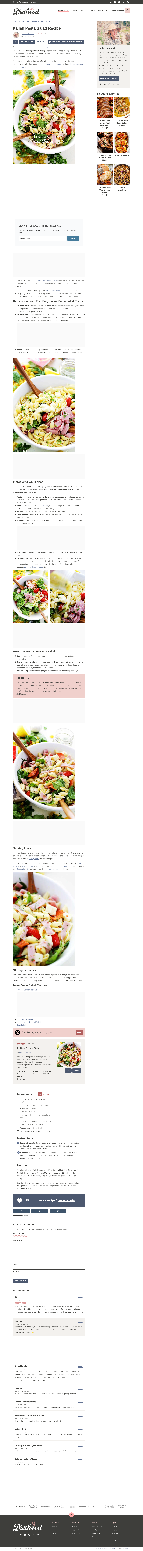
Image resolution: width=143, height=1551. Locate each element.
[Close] (106, 752)
